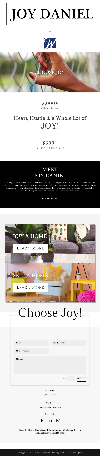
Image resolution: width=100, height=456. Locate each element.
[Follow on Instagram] (58, 420)
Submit (81, 378)
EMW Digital (76, 453)
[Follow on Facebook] (41, 420)
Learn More (50, 199)
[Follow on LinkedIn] (50, 420)
